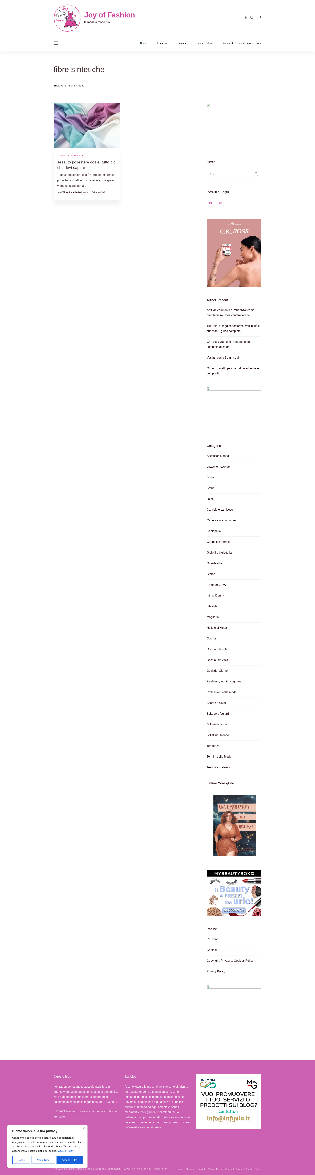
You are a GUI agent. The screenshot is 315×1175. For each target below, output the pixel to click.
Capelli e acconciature (221, 520)
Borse (210, 477)
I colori (211, 574)
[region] (47, 1146)
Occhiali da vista (217, 659)
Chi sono (162, 43)
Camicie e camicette (220, 509)
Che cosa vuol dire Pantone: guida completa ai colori (229, 344)
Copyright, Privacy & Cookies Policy (242, 43)
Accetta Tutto (69, 1159)
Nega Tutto (43, 1159)
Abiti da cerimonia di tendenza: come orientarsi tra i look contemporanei (230, 313)
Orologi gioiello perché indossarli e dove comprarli (233, 371)
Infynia (90, 1169)
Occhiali (212, 638)
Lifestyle (212, 606)
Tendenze (213, 745)
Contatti (182, 43)
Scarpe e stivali (217, 702)
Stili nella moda (217, 724)
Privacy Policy (204, 43)
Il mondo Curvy (216, 584)
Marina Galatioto (75, 1169)
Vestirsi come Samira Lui (223, 357)
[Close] (83, 1128)
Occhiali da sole (217, 649)
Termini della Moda (219, 756)
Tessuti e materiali (70, 155)
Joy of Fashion (109, 15)
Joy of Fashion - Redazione (71, 192)
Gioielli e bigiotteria (219, 552)
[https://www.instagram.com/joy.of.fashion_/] (220, 203)
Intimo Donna (215, 595)
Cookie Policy (65, 1150)
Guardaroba (214, 563)
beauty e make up (218, 466)
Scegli (21, 1159)
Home (143, 43)
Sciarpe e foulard (218, 713)
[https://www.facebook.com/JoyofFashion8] (210, 203)
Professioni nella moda (221, 692)
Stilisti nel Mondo (218, 735)
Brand (211, 488)
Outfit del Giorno (217, 670)
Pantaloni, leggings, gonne (224, 681)
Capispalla (214, 531)
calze (210, 498)
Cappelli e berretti (218, 541)
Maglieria (213, 617)
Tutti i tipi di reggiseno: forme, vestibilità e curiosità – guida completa (233, 328)
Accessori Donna (218, 455)
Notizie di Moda (217, 627)
